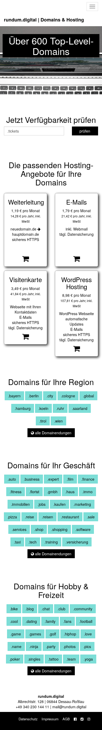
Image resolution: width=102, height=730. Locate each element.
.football (85, 621)
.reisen (47, 516)
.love (88, 633)
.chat (46, 608)
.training (51, 542)
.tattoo (53, 659)
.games (35, 633)
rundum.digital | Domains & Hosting (44, 19)
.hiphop (70, 633)
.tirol (42, 421)
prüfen (85, 131)
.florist (34, 491)
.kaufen (59, 504)
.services (19, 529)
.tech (33, 542)
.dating (31, 621)
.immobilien (20, 504)
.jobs (42, 504)
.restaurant (70, 516)
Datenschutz (28, 718)
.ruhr (60, 408)
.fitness (15, 491)
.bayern (14, 395)
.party (50, 646)
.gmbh (52, 491)
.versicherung (77, 542)
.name (16, 646)
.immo (87, 491)
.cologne (68, 395)
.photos (69, 646)
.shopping (59, 529)
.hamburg (23, 408)
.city (50, 395)
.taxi (17, 542)
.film (70, 479)
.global (88, 395)
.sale (91, 516)
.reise (29, 516)
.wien (58, 421)
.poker (14, 659)
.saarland (79, 408)
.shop (38, 529)
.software (82, 529)
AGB (66, 718)
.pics (87, 646)
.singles (34, 659)
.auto (12, 479)
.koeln (43, 408)
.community (82, 608)
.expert (53, 479)
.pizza (12, 516)
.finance (87, 479)
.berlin (34, 395)
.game (15, 633)
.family (50, 621)
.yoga (88, 659)
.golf (52, 633)
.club (61, 608)
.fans (67, 621)
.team (71, 659)
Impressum (50, 718)
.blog (30, 608)
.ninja (33, 646)
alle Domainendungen (52, 432)
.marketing (82, 504)
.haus (70, 491)
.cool (14, 621)
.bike (14, 608)
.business (31, 479)
